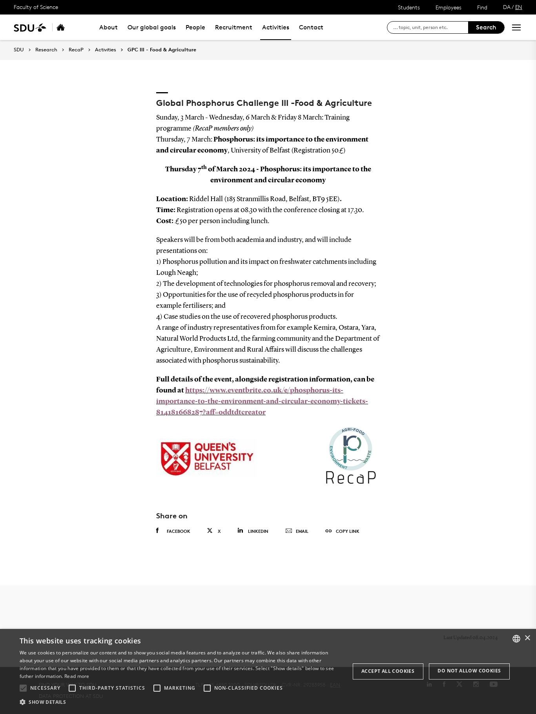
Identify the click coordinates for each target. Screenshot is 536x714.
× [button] (527, 638)
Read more (76, 676)
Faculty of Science (36, 7)
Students (409, 7)
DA (506, 7)
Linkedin (258, 531)
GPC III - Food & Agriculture (162, 50)
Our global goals (152, 27)
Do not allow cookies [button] (469, 670)
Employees (448, 7)
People (195, 27)
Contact (311, 27)
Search (486, 27)
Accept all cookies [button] (387, 671)
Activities (275, 27)
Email (302, 531)
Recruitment (233, 27)
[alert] (268, 671)
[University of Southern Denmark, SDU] (30, 27)
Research (46, 50)
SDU (19, 49)
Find (482, 7)
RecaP (76, 50)
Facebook (178, 531)
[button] (23, 688)
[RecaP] (69, 27)
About (108, 27)
